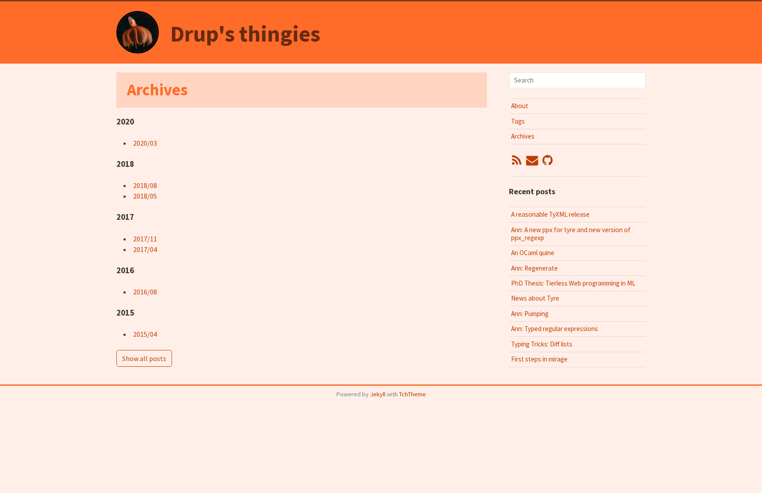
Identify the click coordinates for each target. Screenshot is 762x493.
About (519, 106)
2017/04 (145, 249)
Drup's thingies (245, 34)
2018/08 (145, 185)
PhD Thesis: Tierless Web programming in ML (573, 283)
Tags (518, 121)
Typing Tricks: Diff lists (541, 344)
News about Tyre (535, 298)
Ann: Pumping (530, 313)
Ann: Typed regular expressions (554, 328)
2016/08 (145, 291)
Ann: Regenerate (534, 268)
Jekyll (377, 394)
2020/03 (145, 143)
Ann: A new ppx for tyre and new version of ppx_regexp (571, 234)
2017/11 (145, 238)
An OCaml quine (532, 252)
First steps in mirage (539, 359)
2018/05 (145, 196)
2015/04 (145, 334)
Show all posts (144, 358)
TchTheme (412, 394)
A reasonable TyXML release (550, 214)
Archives (522, 136)
